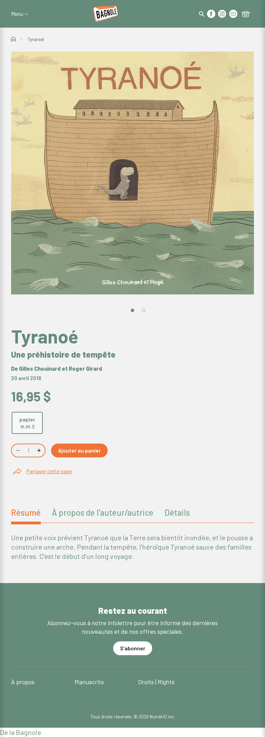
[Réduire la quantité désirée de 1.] (17, 450)
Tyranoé (36, 39)
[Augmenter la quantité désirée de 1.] (40, 450)
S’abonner (132, 648)
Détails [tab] (177, 512)
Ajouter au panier (79, 450)
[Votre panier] (245, 14)
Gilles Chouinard (40, 368)
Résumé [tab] (26, 512)
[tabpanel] (132, 547)
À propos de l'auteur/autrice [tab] (103, 512)
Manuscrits (89, 682)
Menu (17, 14)
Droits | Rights (156, 682)
